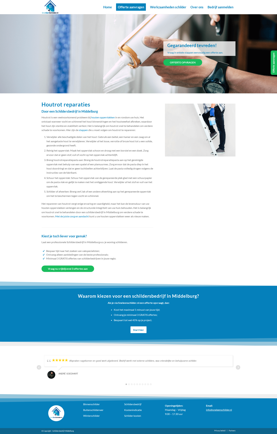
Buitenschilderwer (93, 409)
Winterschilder (91, 415)
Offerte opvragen (183, 62)
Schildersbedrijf (132, 404)
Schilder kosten (132, 415)
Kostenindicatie (133, 409)
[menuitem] (107, 7)
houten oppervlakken (103, 117)
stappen (83, 129)
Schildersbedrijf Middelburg (63, 431)
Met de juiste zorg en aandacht (72, 216)
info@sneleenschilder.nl (219, 409)
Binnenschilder (91, 404)
